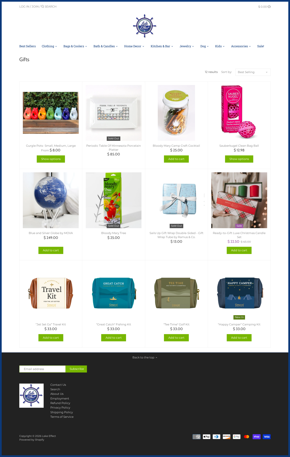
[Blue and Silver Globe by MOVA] (51, 200)
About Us (56, 393)
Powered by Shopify (31, 439)
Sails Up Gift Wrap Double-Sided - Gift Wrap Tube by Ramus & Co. (176, 235)
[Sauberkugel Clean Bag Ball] (239, 112)
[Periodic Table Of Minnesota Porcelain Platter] (113, 113)
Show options (51, 159)
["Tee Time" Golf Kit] (176, 292)
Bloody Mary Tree (113, 233)
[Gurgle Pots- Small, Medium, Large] (51, 113)
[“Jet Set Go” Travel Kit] (51, 292)
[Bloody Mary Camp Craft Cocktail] (176, 113)
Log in (24, 6)
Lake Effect (49, 436)
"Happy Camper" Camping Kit (239, 324)
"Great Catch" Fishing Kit (113, 324)
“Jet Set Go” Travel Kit (51, 324)
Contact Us (58, 384)
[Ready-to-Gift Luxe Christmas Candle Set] (239, 200)
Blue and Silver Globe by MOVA (51, 233)
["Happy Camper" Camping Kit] (239, 292)
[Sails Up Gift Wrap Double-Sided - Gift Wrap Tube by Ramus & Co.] (176, 200)
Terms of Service (62, 416)
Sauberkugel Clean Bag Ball (239, 145)
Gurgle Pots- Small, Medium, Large (51, 145)
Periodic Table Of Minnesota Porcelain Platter (113, 147)
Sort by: (226, 72)
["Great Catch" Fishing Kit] (113, 292)
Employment (59, 398)
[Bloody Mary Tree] (113, 200)
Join (35, 6)
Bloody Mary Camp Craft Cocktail (176, 145)
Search (55, 389)
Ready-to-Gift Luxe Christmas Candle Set (239, 235)
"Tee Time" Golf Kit (176, 324)
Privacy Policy (60, 407)
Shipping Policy (61, 412)
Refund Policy (60, 403)
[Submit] (42, 6)
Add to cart (176, 159)
